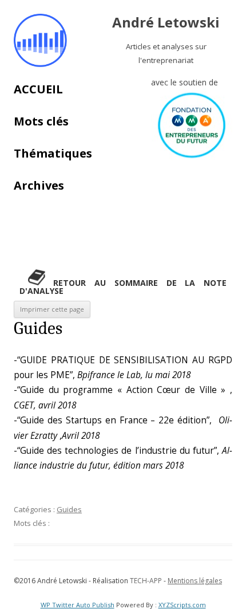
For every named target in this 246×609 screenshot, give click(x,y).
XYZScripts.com (182, 604)
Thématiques (53, 153)
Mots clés (41, 121)
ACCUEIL (38, 89)
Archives (39, 185)
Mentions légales (195, 581)
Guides (69, 509)
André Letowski (166, 23)
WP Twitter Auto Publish (77, 604)
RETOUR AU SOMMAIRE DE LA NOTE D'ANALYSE (123, 286)
